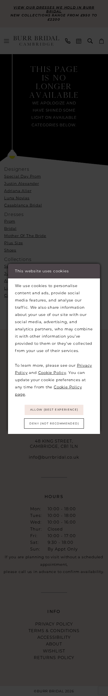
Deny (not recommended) (54, 423)
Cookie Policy (52, 372)
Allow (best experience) (54, 409)
